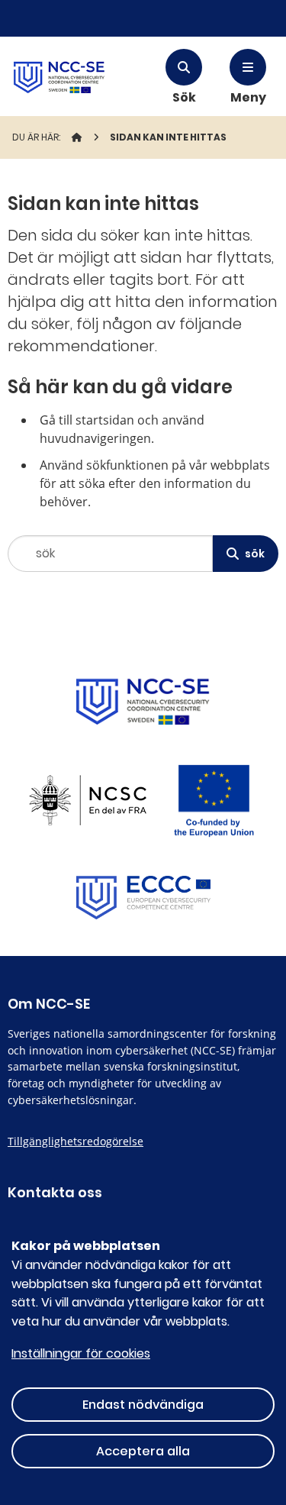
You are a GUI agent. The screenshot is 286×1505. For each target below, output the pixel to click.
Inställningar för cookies (80, 1353)
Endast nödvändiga (143, 1404)
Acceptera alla (143, 1451)
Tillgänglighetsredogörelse (75, 1141)
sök (255, 553)
